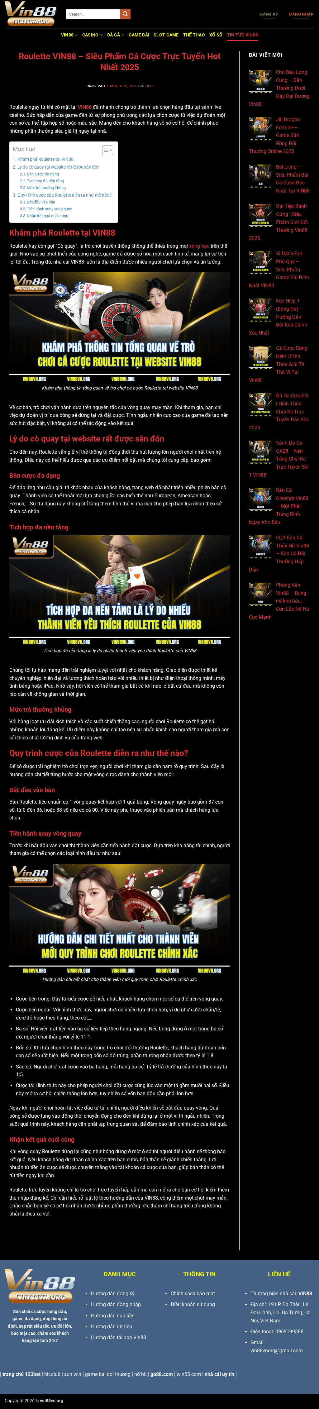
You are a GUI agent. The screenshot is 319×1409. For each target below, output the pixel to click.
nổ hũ (140, 1374)
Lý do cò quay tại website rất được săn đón (58, 167)
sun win (72, 1374)
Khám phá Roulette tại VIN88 (45, 159)
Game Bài (139, 35)
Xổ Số (215, 35)
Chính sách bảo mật (193, 1294)
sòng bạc (199, 246)
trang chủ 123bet (21, 1374)
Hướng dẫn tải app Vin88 (118, 1337)
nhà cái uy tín (219, 1374)
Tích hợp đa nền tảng (45, 181)
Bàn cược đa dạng (43, 174)
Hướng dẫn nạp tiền (113, 1316)
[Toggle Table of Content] (105, 150)
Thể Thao (194, 35)
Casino (90, 35)
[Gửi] (125, 14)
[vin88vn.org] (30, 14)
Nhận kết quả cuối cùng (47, 215)
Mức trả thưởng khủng (46, 187)
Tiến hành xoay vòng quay (49, 209)
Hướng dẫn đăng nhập (116, 1304)
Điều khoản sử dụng (193, 1304)
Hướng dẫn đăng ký (113, 1294)
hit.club (52, 1374)
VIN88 (67, 35)
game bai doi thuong (108, 1374)
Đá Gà (113, 35)
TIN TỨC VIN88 (242, 35)
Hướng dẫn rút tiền (111, 1327)
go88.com (161, 1374)
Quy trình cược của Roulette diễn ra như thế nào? (64, 195)
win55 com (189, 1374)
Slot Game (166, 35)
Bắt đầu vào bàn (41, 202)
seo (149, 86)
